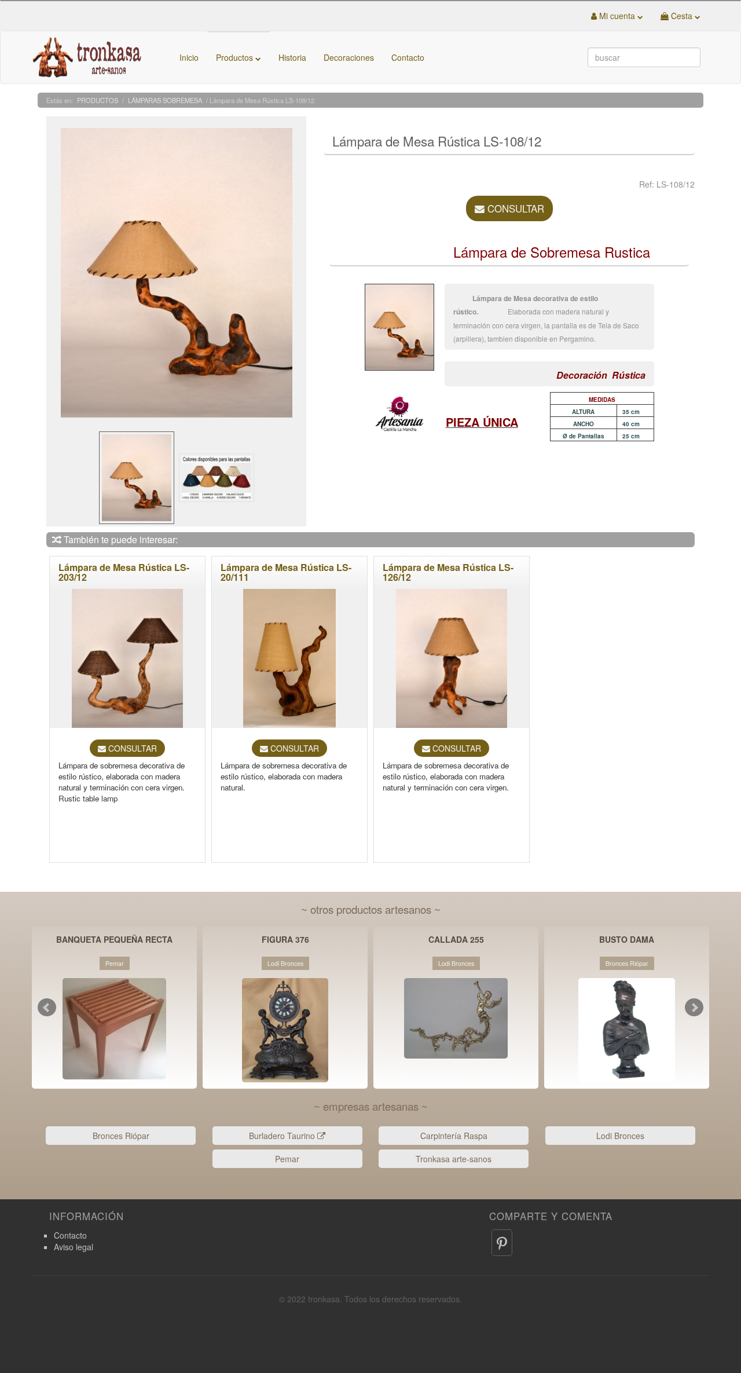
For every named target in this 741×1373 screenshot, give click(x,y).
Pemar (287, 1159)
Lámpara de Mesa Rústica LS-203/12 (123, 572)
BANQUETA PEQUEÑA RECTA (114, 940)
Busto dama (626, 940)
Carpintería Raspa (453, 1135)
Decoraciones (349, 57)
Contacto (407, 57)
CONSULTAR (514, 208)
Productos (235, 57)
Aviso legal (73, 1247)
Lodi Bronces (620, 1135)
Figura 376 (285, 940)
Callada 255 (456, 940)
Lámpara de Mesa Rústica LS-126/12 (448, 572)
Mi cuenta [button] (617, 15)
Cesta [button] (682, 15)
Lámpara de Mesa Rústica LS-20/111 (286, 572)
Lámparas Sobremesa (165, 100)
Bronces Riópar (121, 1135)
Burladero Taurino (283, 1135)
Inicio (189, 57)
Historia (292, 57)
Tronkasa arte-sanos (453, 1159)
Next (694, 1007)
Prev (47, 1007)
